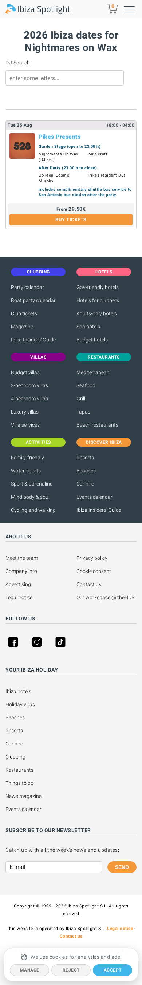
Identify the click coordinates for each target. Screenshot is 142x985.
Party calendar (27, 287)
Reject (71, 970)
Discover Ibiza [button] (104, 442)
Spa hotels (88, 326)
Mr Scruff (98, 154)
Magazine (22, 326)
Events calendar (94, 497)
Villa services (25, 425)
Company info (21, 571)
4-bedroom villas (29, 398)
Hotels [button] (104, 271)
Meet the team (21, 558)
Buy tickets (71, 219)
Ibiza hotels (18, 691)
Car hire (85, 484)
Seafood (85, 385)
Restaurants (19, 770)
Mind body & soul (30, 497)
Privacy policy (91, 558)
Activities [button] (38, 442)
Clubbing (15, 757)
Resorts (85, 457)
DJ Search (17, 63)
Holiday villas (20, 704)
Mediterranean (93, 372)
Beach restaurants (97, 425)
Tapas (83, 412)
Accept (113, 970)
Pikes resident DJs (107, 175)
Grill (80, 398)
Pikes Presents (59, 136)
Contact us (88, 584)
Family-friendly (27, 457)
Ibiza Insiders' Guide (33, 340)
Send (122, 867)
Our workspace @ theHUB (105, 597)
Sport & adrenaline (31, 484)
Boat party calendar (33, 300)
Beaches (86, 471)
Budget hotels (92, 340)
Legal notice (18, 597)
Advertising (18, 584)
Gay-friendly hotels (97, 287)
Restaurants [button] (104, 357)
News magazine (23, 796)
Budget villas (25, 372)
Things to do (19, 783)
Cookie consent (93, 571)
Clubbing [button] (38, 271)
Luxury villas (25, 412)
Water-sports (26, 471)
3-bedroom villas (29, 385)
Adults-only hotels (96, 313)
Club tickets (24, 313)
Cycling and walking (33, 510)
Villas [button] (38, 357)
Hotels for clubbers (97, 300)
